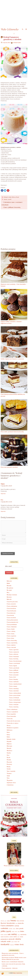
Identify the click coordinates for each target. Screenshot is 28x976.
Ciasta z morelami (14, 691)
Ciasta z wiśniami (13, 704)
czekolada (4, 928)
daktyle (14, 928)
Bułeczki (9, 599)
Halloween (9, 730)
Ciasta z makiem (11, 645)
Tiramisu (9, 773)
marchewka (23, 934)
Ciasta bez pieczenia (12, 601)
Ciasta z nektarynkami (15, 693)
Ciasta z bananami (14, 656)
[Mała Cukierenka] (10, 29)
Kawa (8, 732)
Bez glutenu (10, 588)
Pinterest (8, 190)
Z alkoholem (10, 785)
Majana (3, 484)
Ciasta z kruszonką (12, 640)
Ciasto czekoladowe (7, 925)
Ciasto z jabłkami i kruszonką (11, 207)
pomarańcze (4, 939)
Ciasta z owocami (11, 647)
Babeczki (9, 581)
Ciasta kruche (10, 615)
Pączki (8, 757)
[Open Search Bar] (22, 29)
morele (11, 936)
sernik (9, 941)
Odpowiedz (3, 493)
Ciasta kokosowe (11, 613)
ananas (8, 920)
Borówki (3, 923)
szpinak (12, 941)
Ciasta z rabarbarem (12, 709)
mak (9, 934)
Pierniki (9, 760)
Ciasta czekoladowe (12, 606)
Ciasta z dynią (10, 633)
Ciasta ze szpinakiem (12, 712)
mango (19, 934)
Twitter (5, 190)
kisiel (19, 931)
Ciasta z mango (13, 686)
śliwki (22, 944)
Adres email (8, 566)
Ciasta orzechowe (11, 617)
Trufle (8, 776)
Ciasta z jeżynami (13, 675)
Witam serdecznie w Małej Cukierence (14, 865)
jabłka (3, 931)
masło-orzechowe (5, 936)
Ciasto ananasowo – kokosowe (10, 968)
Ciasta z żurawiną (13, 707)
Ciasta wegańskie (11, 714)
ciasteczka (21, 923)
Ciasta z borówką (13, 659)
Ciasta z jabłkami (13, 670)
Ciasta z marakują (14, 688)
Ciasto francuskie (11, 716)
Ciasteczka (10, 718)
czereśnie (10, 928)
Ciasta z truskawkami (14, 700)
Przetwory (9, 764)
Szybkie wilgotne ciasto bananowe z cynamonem (12, 359)
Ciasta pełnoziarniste (12, 620)
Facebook (2, 190)
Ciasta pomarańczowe (12, 622)
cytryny (16, 926)
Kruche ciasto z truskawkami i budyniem (12, 962)
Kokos (8, 737)
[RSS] (2, 973)
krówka (2, 934)
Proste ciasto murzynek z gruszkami (9, 467)
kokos (22, 931)
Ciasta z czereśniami (14, 663)
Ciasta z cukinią (11, 631)
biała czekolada (20, 920)
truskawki (5, 944)
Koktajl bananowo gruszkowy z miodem (12, 38)
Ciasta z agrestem (13, 649)
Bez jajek (9, 590)
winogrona (12, 944)
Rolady (9, 766)
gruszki (9, 199)
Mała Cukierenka (17, 973)
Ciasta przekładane (12, 624)
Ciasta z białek (11, 629)
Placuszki (9, 762)
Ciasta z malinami (14, 681)
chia (16, 923)
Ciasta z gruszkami (14, 668)
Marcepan (9, 746)
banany (5, 199)
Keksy (8, 734)
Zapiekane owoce (11, 782)
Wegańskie (10, 780)
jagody (8, 931)
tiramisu (15, 941)
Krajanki (9, 741)
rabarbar (18, 939)
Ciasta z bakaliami (12, 627)
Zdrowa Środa (15, 197)
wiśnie (16, 944)
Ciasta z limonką (13, 679)
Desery (9, 725)
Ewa (2, 500)
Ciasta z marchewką (12, 643)
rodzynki (3, 941)
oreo (18, 936)
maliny (14, 934)
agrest (5, 920)
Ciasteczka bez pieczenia (13, 721)
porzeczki (12, 939)
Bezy (8, 592)
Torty (8, 778)
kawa (16, 931)
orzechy (21, 936)
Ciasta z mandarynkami (15, 684)
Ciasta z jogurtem (11, 636)
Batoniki (9, 585)
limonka (5, 934)
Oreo (8, 755)
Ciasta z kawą (10, 638)
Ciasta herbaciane (11, 611)
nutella (15, 936)
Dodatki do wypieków (12, 728)
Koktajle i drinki (7, 197)
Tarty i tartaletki (11, 771)
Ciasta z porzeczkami (14, 695)
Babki (8, 583)
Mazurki (9, 748)
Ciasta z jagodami (14, 672)
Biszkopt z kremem (12, 595)
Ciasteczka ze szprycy (12, 723)
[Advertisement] (14, 14)
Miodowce (9, 750)
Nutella (9, 753)
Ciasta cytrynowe (11, 604)
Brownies (9, 597)
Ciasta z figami (13, 665)
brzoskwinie (11, 923)
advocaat (2, 920)
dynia (17, 928)
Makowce (9, 744)
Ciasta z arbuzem (13, 654)
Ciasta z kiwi (12, 677)
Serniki (9, 769)
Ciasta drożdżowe (11, 608)
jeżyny (13, 931)
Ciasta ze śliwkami (14, 697)
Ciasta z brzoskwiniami (15, 661)
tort (18, 941)
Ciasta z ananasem (14, 652)
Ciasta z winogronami (15, 702)
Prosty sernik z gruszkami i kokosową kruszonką (12, 431)
